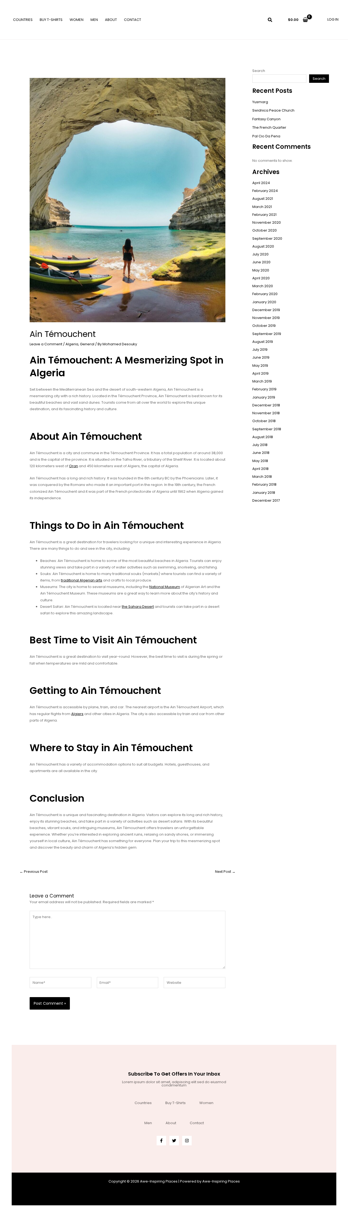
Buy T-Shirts (51, 19)
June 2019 (260, 357)
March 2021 (262, 206)
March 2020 (262, 286)
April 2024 (261, 182)
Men (94, 19)
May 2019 (260, 365)
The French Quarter (269, 127)
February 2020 (265, 293)
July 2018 (260, 444)
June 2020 (261, 262)
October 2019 (264, 325)
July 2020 (260, 254)
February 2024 (265, 190)
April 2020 (261, 278)
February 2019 (264, 389)
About (111, 19)
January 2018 (263, 492)
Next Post (225, 871)
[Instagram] (187, 1140)
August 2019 (262, 341)
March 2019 (262, 381)
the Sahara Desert (138, 606)
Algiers (77, 713)
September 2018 (266, 429)
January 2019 (263, 397)
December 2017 (266, 500)
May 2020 (260, 270)
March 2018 (262, 476)
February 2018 (264, 484)
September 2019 (266, 333)
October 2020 (264, 230)
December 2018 (266, 405)
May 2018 (260, 460)
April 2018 (260, 468)
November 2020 (266, 222)
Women (76, 19)
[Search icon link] (270, 20)
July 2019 (260, 349)
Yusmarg (260, 102)
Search (258, 70)
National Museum (164, 586)
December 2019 (266, 309)
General (87, 344)
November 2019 (266, 317)
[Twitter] (174, 1140)
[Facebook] (161, 1140)
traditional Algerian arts (81, 580)
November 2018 (266, 413)
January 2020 (264, 302)
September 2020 (267, 238)
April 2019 (260, 373)
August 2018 (262, 437)
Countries (23, 19)
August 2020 (263, 246)
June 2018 (260, 452)
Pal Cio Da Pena (266, 136)
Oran (73, 466)
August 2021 (262, 198)
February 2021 (264, 214)
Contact (132, 19)
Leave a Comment (46, 344)
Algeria (72, 344)
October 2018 (264, 420)
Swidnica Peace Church (273, 110)
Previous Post (34, 871)
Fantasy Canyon (266, 119)
